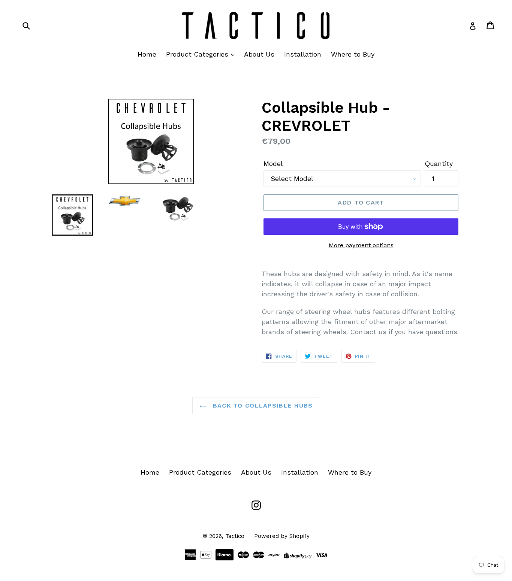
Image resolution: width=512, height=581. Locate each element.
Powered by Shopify (282, 536)
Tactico (234, 536)
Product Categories (198, 54)
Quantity (439, 163)
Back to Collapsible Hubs (262, 405)
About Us (259, 54)
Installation (302, 54)
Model (273, 163)
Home (147, 54)
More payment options (361, 245)
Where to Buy (352, 54)
